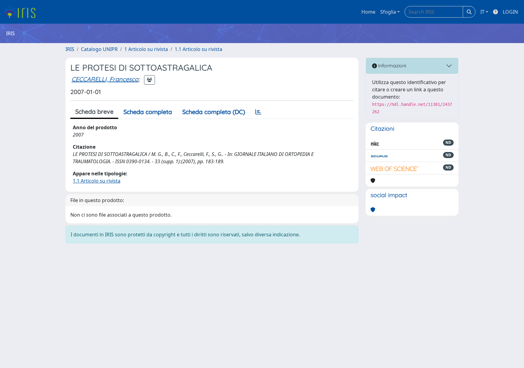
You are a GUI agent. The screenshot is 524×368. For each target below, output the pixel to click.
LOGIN (510, 11)
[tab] (258, 112)
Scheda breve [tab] (94, 111)
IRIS (70, 49)
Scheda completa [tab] (147, 112)
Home (368, 11)
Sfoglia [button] (388, 11)
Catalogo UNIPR (99, 49)
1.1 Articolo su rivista (198, 49)
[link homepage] (22, 12)
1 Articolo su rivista (146, 49)
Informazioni (391, 65)
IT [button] (482, 11)
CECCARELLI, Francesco (105, 79)
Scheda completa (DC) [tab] (213, 112)
